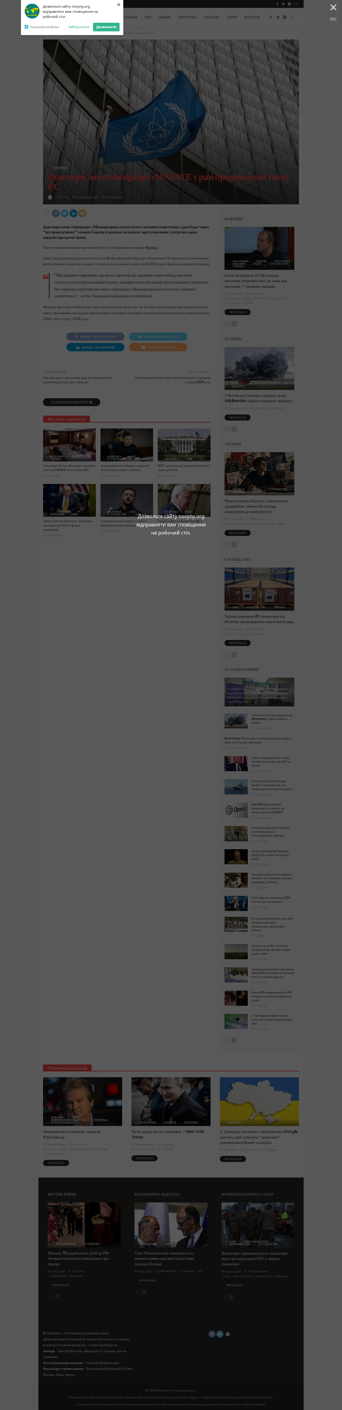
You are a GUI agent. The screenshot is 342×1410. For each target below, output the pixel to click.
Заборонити (78, 26)
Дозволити (106, 26)
